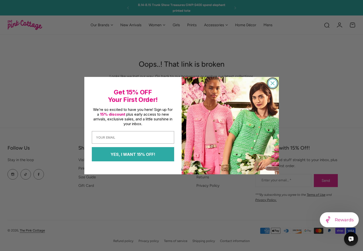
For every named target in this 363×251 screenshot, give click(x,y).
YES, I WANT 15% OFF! (133, 154)
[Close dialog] (272, 83)
